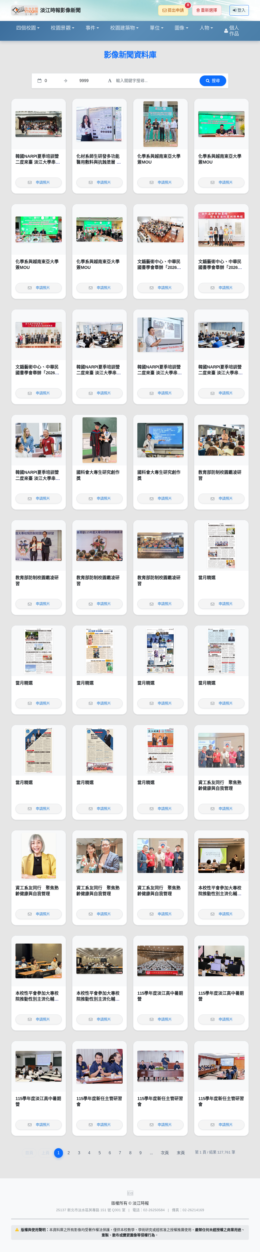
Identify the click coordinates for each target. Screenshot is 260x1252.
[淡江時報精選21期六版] (99, 651)
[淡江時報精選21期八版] (221, 545)
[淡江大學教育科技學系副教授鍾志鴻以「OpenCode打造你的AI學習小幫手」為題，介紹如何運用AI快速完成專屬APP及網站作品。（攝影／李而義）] (221, 961)
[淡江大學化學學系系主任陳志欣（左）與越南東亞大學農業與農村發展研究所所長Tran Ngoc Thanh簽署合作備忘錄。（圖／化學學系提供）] (221, 124)
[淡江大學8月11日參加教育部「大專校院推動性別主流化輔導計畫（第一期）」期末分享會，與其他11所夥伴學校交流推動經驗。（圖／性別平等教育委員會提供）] (99, 961)
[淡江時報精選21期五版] (160, 651)
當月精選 (207, 577)
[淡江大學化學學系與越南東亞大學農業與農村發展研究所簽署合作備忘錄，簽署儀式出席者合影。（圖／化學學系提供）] (99, 229)
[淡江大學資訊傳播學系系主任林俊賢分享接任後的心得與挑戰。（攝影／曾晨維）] (99, 1066)
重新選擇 (209, 10)
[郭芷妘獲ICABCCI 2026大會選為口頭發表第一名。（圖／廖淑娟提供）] (99, 124)
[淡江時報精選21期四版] (221, 651)
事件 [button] (90, 28)
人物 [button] (204, 28)
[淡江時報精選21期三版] (38, 750)
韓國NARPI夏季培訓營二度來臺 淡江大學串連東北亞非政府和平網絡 (37, 162)
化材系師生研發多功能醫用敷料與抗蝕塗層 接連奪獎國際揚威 (98, 162)
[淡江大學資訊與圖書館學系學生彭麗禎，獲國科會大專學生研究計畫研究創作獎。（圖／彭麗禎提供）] (160, 440)
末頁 (181, 1153)
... (151, 1153)
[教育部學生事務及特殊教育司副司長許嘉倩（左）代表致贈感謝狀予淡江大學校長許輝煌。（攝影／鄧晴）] (38, 545)
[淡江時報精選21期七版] (38, 651)
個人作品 (234, 30)
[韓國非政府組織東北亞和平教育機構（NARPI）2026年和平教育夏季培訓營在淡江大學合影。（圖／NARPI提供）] (38, 124)
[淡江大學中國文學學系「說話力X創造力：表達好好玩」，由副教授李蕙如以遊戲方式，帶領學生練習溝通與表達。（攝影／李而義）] (38, 1066)
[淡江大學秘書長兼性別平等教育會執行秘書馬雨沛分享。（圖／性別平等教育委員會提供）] (38, 961)
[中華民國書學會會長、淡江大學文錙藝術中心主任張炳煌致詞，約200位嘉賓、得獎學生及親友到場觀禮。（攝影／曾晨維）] (160, 229)
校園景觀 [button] (61, 28)
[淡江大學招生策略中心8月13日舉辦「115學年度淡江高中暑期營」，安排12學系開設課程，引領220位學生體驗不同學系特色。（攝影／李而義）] (160, 961)
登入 (241, 10)
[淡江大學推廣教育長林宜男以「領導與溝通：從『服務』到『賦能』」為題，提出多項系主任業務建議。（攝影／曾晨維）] (221, 1066)
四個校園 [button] (26, 28)
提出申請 (178, 8)
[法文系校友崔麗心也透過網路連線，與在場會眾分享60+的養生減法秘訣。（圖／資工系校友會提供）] (38, 855)
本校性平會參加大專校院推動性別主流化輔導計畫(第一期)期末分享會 (221, 894)
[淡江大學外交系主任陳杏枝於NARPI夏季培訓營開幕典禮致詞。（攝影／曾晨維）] (99, 335)
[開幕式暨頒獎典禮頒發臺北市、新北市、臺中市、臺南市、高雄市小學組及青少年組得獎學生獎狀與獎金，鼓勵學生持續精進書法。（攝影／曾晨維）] (221, 229)
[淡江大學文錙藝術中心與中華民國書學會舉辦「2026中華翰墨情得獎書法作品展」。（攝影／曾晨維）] (38, 335)
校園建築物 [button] (122, 28)
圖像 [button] (180, 28)
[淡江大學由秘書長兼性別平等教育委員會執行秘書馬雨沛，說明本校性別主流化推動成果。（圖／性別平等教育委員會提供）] (221, 855)
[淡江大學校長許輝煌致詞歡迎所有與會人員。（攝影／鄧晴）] (99, 545)
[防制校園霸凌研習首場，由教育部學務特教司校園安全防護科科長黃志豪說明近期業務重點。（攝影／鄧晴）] (221, 440)
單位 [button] (155, 28)
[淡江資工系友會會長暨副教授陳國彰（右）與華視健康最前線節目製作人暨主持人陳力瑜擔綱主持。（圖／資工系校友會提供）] (99, 855)
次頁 (165, 1153)
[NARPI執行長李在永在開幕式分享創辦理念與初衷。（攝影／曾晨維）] (160, 335)
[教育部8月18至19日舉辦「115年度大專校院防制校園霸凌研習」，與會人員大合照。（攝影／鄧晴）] (160, 545)
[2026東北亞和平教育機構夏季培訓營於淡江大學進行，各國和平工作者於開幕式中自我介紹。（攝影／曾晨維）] (221, 335)
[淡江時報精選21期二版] (99, 750)
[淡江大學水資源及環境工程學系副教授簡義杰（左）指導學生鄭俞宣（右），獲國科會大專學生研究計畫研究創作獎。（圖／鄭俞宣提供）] (99, 440)
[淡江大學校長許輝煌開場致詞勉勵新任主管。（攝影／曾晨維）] (160, 1066)
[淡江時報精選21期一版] (160, 750)
